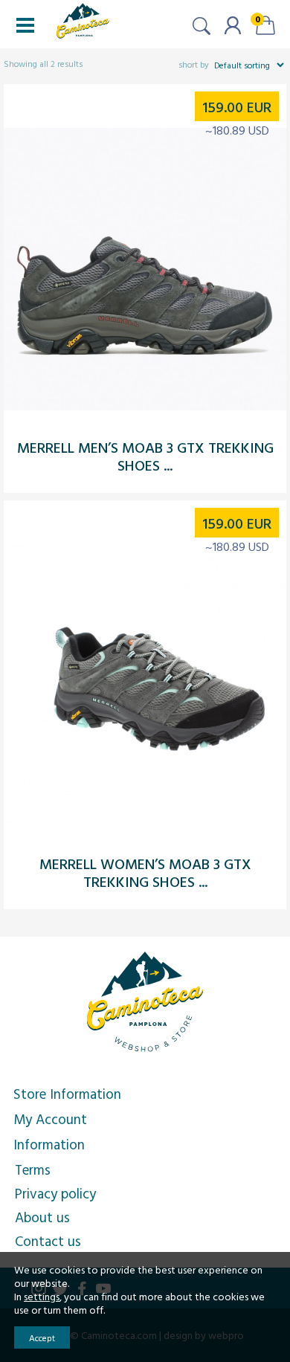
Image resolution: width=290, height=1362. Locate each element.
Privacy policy (55, 1193)
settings (41, 1296)
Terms (33, 1169)
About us (42, 1217)
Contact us (48, 1240)
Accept (42, 1337)
